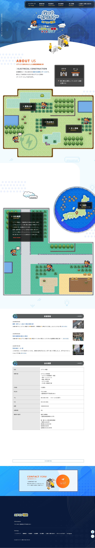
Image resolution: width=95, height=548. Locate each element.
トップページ (30, 4)
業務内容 (42, 4)
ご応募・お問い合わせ (85, 4)
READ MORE (17, 237)
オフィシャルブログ (61, 533)
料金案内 (51, 4)
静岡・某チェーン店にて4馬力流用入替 (23, 324)
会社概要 (61, 4)
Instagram (69, 533)
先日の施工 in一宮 (18, 348)
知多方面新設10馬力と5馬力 (20, 336)
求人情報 (71, 4)
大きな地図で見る (48, 461)
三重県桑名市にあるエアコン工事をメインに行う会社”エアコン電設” (1, 25)
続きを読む (64, 326)
